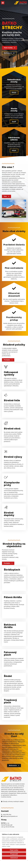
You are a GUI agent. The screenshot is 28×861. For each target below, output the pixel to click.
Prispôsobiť (14, 854)
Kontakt (5, 811)
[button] (2, 2)
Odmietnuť (14, 858)
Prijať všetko (14, 850)
